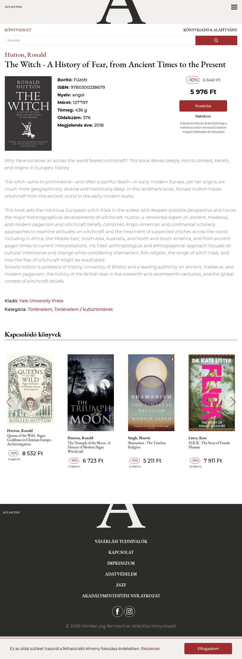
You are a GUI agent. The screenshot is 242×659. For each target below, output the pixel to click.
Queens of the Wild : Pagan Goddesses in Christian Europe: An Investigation (29, 440)
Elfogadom (208, 648)
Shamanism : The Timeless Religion (147, 445)
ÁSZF (121, 585)
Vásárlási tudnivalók (121, 541)
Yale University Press (41, 300)
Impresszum (121, 563)
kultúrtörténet (98, 309)
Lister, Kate (198, 438)
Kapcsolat (121, 552)
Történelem (40, 309)
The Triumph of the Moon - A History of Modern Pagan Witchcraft (89, 447)
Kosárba (203, 106)
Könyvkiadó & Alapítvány (210, 29)
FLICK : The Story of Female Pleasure (209, 445)
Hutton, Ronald (25, 54)
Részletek (150, 648)
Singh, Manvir (139, 438)
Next (233, 402)
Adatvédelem (121, 574)
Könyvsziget (18, 29)
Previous (9, 402)
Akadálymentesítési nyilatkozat (121, 595)
